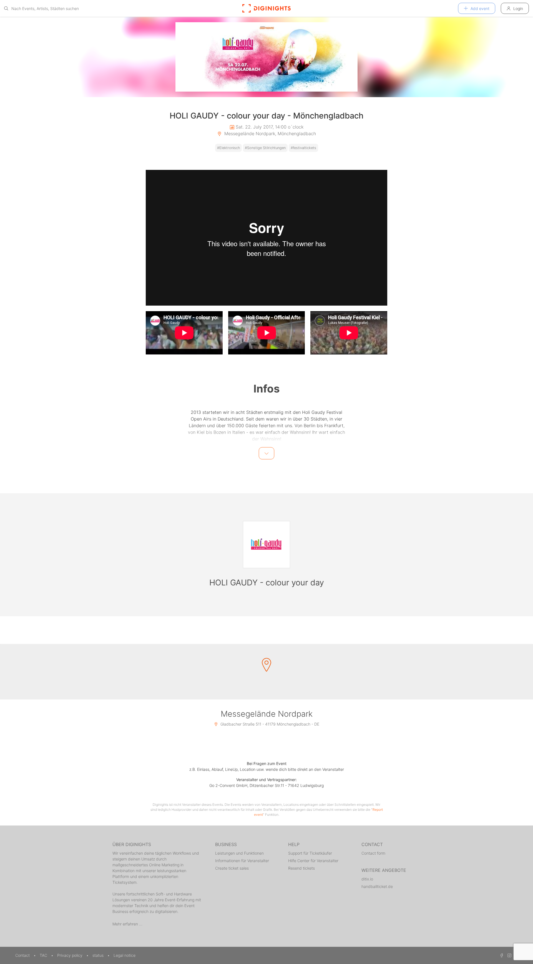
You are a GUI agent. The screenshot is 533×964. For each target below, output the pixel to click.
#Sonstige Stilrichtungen (265, 148)
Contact (23, 955)
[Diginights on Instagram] (508, 955)
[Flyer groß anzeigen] (266, 57)
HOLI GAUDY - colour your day (266, 582)
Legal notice (124, 955)
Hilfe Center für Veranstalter (313, 860)
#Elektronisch (228, 148)
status (98, 955)
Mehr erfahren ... (127, 924)
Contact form (373, 853)
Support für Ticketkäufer (310, 853)
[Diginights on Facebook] (501, 955)
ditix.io (367, 879)
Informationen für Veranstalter (242, 860)
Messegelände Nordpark (267, 714)
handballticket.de (377, 886)
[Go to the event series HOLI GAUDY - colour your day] (266, 544)
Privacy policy (70, 955)
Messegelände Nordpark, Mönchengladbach (269, 133)
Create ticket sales (232, 868)
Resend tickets (301, 868)
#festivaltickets (303, 148)
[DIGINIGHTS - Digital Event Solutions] (266, 8)
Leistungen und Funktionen (239, 853)
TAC (44, 955)
